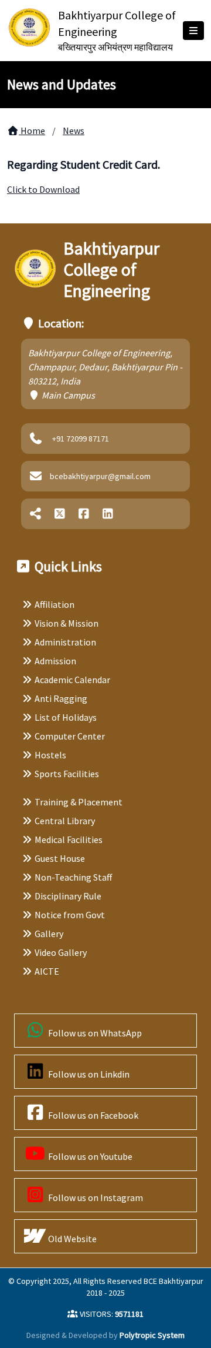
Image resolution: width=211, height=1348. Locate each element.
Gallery (49, 933)
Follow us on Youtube (89, 1156)
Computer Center (70, 736)
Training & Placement (78, 802)
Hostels (50, 755)
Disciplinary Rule (68, 896)
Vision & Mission (66, 623)
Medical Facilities (69, 839)
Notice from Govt (70, 915)
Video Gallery (61, 952)
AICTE (47, 971)
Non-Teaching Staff (73, 877)
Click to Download (43, 189)
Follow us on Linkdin (88, 1074)
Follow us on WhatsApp (94, 1033)
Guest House (60, 858)
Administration (65, 642)
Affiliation (54, 604)
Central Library (65, 821)
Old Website (71, 1239)
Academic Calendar (72, 679)
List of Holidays (66, 717)
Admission (55, 661)
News (73, 130)
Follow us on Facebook (92, 1115)
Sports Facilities (67, 774)
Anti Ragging (61, 698)
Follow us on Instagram (94, 1197)
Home (32, 130)
